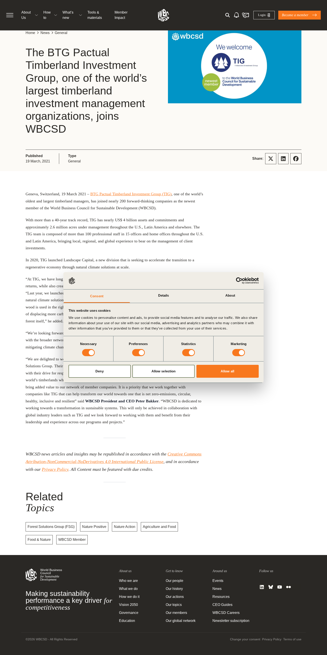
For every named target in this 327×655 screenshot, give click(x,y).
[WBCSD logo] (163, 15)
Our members (176, 613)
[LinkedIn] (261, 587)
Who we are (128, 581)
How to (47, 15)
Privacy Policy (55, 469)
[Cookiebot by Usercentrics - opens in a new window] (239, 280)
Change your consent (245, 639)
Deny (99, 371)
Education (127, 621)
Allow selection (163, 371)
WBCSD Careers (226, 613)
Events (217, 581)
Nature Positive (94, 527)
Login (262, 15)
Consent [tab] (96, 296)
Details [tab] (163, 295)
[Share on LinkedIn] (283, 158)
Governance (128, 613)
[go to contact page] (245, 15)
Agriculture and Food (159, 527)
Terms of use (292, 639)
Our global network (181, 621)
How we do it (129, 597)
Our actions (175, 597)
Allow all (227, 371)
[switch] (138, 352)
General (61, 33)
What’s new (68, 15)
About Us (26, 15)
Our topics (174, 605)
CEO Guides (222, 605)
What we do (128, 589)
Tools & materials (94, 15)
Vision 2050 (128, 605)
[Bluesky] (270, 587)
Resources (221, 597)
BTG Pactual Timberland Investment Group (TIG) (131, 194)
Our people (174, 581)
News (45, 33)
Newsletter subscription (230, 621)
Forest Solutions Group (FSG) (51, 527)
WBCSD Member (72, 539)
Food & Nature (39, 539)
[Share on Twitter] (270, 158)
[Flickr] (288, 587)
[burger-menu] (9, 15)
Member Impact (121, 15)
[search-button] (227, 15)
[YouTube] (279, 587)
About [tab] (230, 295)
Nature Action (124, 527)
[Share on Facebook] (295, 158)
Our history (174, 589)
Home (30, 33)
